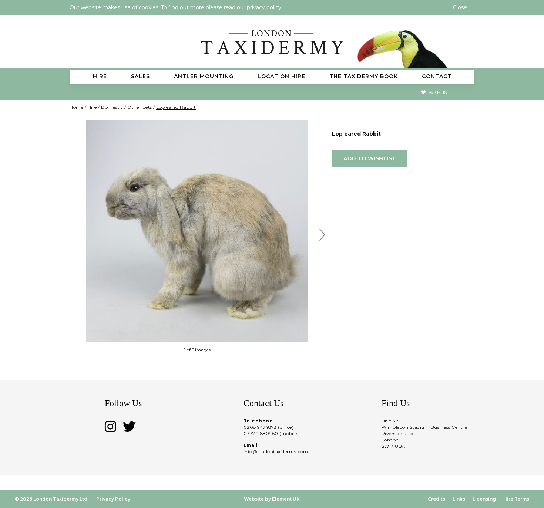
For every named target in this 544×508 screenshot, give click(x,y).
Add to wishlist (369, 158)
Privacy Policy (113, 499)
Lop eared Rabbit (176, 107)
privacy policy (264, 7)
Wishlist (438, 92)
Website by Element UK (272, 499)
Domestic (112, 107)
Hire (92, 107)
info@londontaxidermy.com (276, 451)
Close (460, 7)
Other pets (139, 107)
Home (76, 107)
